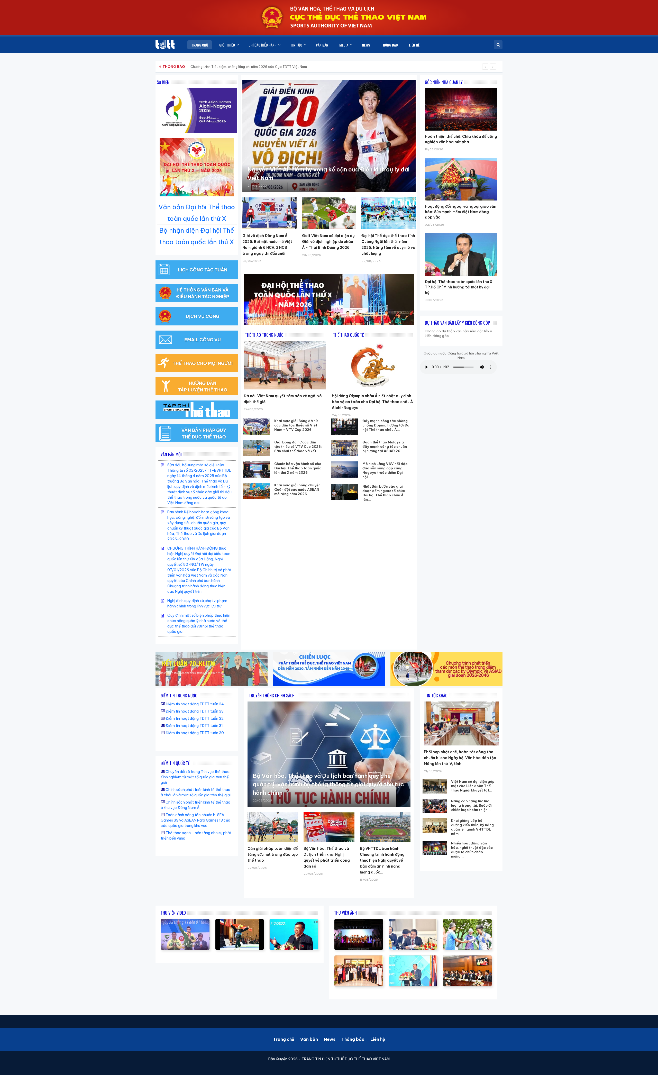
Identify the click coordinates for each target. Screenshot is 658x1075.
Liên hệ (377, 1039)
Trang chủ (283, 1039)
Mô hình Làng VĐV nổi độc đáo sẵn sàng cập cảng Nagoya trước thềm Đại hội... (384, 470)
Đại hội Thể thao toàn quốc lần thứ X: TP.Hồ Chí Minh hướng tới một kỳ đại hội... (459, 287)
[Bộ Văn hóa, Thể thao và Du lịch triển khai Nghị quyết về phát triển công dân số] (329, 827)
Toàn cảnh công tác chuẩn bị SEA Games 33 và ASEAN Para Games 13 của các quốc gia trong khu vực (195, 820)
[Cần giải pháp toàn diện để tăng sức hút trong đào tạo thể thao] (273, 827)
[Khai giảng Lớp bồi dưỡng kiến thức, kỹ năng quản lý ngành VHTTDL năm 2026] (435, 825)
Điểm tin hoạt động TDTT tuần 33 (195, 711)
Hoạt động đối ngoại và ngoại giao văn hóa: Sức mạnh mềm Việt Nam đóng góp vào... (460, 212)
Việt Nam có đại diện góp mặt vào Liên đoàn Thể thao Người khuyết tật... (473, 785)
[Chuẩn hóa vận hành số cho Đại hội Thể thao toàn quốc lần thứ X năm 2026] (256, 469)
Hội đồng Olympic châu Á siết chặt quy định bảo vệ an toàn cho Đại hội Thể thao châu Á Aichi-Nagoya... (372, 402)
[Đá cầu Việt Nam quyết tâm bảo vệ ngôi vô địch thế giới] (285, 365)
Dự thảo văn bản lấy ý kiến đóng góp (457, 323)
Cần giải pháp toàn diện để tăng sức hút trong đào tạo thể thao (273, 854)
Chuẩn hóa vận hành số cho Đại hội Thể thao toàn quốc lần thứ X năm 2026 (297, 468)
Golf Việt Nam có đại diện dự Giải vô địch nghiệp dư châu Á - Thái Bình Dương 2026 (328, 241)
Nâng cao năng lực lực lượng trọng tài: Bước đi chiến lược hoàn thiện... (471, 805)
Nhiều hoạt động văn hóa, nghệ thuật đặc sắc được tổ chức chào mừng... (472, 849)
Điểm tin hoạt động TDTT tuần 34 (195, 704)
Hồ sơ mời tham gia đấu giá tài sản (189, 67)
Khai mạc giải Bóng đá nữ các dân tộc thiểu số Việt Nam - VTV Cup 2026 (296, 425)
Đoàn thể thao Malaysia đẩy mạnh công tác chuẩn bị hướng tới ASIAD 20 (384, 446)
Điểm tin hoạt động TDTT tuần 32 (195, 718)
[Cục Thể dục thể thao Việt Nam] (165, 44)
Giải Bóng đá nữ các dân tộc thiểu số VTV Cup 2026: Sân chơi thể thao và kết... (298, 446)
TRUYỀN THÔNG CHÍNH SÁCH (272, 696)
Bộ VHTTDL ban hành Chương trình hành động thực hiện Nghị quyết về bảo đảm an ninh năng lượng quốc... (382, 860)
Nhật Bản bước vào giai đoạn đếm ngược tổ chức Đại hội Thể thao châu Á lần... (383, 493)
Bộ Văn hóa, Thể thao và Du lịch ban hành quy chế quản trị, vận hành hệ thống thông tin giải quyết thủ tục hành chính (328, 784)
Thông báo (352, 1039)
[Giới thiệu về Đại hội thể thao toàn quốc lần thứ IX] (185, 921)
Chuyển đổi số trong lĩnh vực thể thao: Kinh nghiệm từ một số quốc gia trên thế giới (195, 777)
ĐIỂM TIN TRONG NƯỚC (179, 696)
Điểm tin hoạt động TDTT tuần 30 (195, 733)
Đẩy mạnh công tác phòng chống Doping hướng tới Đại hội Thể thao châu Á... (386, 425)
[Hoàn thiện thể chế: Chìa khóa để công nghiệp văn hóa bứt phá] (461, 88)
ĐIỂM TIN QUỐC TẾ (175, 763)
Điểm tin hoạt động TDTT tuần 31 (194, 725)
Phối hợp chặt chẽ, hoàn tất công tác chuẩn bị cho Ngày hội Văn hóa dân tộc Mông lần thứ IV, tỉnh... (460, 758)
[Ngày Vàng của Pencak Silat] (239, 921)
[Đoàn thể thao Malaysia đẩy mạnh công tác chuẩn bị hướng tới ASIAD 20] (345, 448)
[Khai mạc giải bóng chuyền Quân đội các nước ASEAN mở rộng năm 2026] (256, 491)
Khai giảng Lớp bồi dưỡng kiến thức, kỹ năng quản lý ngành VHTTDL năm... (472, 827)
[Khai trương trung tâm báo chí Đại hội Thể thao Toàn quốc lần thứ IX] (294, 921)
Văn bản (309, 1039)
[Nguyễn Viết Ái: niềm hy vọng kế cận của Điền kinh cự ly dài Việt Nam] (329, 136)
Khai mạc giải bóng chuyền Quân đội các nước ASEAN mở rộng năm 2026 (297, 489)
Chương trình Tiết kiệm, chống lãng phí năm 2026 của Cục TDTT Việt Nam (248, 67)
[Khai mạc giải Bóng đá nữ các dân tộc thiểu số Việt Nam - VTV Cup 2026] (256, 426)
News (329, 1039)
